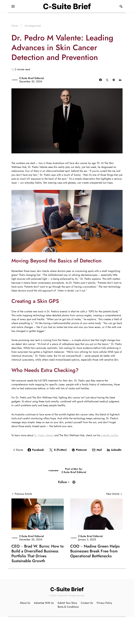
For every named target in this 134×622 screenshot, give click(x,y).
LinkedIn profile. (110, 435)
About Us (25, 603)
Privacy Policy (104, 603)
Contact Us (87, 603)
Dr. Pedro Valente (44, 435)
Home (14, 26)
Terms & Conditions (68, 607)
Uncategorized (33, 26)
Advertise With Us (44, 603)
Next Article (112, 494)
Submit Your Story (67, 603)
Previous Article (23, 494)
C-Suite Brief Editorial (31, 78)
